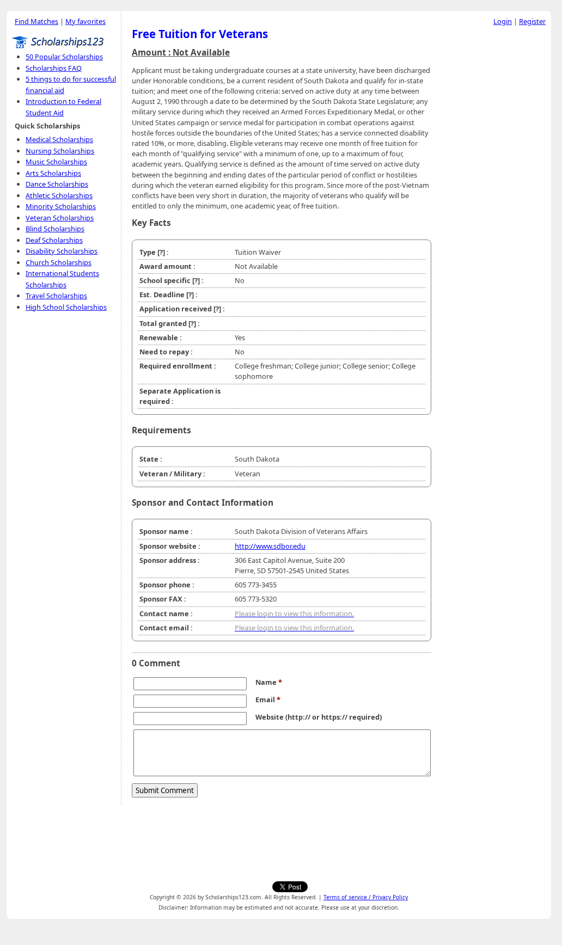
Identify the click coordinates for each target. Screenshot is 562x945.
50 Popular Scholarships (64, 57)
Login (502, 21)
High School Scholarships (66, 307)
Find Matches (36, 21)
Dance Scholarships (57, 184)
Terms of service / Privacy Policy (365, 897)
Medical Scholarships (59, 139)
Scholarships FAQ (54, 68)
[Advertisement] (493, 195)
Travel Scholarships (56, 295)
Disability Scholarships (61, 251)
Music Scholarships (56, 162)
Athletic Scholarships (59, 195)
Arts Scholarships (53, 173)
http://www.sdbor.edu (270, 546)
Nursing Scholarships (60, 151)
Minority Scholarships (61, 206)
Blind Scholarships (55, 229)
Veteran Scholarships (60, 218)
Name (268, 682)
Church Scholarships (58, 262)
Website (269, 717)
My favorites (85, 21)
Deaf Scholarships (54, 240)
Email (267, 699)
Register (532, 21)
